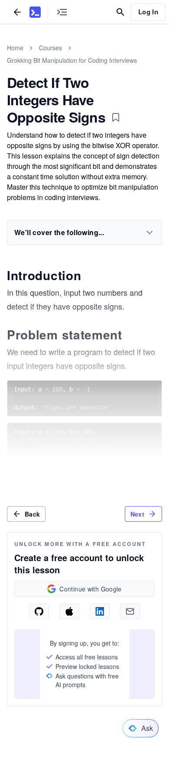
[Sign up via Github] (39, 611)
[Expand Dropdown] (149, 232)
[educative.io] (35, 12)
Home (15, 47)
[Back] (17, 11)
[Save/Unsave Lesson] (116, 117)
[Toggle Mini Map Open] (62, 11)
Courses (50, 47)
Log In (148, 11)
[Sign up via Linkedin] (100, 611)
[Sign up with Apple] (69, 611)
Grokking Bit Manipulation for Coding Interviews (72, 60)
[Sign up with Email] (130, 611)
